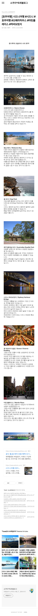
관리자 (25, 612)
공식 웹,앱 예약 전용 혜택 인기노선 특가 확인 (18, 454)
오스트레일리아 (11, 490)
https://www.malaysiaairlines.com (16, 451)
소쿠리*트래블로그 (19, 2)
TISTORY (19, 612)
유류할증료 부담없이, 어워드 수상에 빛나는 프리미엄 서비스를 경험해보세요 (19, 458)
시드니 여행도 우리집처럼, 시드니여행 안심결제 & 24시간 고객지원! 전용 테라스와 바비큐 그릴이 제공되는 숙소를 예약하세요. (13, 472)
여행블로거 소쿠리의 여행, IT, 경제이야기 (15, 591)
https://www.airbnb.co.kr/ (14, 465)
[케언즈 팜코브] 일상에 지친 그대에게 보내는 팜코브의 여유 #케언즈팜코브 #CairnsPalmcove (15, 512)
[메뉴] (3, 3)
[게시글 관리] (13, 483)
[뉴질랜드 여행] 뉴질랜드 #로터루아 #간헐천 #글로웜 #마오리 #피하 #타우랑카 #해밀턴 (15, 500)
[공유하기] (11, 483)
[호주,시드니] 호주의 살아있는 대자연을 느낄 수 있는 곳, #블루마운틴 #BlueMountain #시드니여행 (15, 494)
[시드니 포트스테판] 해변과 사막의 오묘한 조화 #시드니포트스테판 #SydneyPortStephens (15, 506)
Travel (5, 490)
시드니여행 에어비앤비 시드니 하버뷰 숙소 (13, 468)
